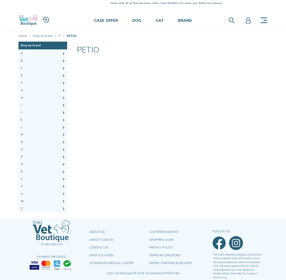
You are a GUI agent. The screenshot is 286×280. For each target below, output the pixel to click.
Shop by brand (42, 36)
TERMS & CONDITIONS (165, 255)
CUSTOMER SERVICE (163, 232)
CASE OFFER (106, 20)
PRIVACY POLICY (161, 247)
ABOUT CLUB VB (101, 240)
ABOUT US (97, 232)
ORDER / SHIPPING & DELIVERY (170, 263)
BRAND (185, 20)
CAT (160, 20)
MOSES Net (171, 273)
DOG (136, 20)
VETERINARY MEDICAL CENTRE (111, 263)
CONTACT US (99, 247)
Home (22, 36)
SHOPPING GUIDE (161, 240)
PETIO (71, 36)
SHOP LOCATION (101, 255)
